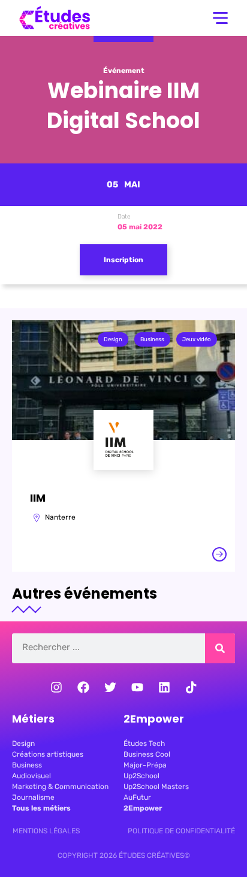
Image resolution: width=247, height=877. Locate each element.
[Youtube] (137, 687)
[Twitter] (110, 687)
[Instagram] (56, 687)
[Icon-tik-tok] (191, 687)
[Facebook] (83, 687)
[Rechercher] (220, 648)
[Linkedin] (164, 687)
